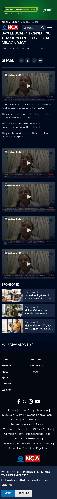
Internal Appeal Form (38, 434)
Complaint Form (13, 434)
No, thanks (24, 493)
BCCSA (15, 420)
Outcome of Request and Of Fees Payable (27, 429)
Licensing (42, 410)
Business (6, 366)
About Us (35, 360)
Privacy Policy (26, 410)
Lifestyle (6, 384)
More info (6, 485)
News (5, 372)
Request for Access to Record (27, 424)
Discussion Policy (12, 415)
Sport (5, 378)
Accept (8, 493)
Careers (11, 410)
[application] (28, 86)
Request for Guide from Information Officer (27, 444)
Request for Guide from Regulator (28, 448)
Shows (34, 372)
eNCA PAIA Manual (33, 420)
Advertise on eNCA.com (39, 415)
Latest (5, 360)
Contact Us (36, 366)
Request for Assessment (27, 439)
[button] (28, 86)
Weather (6, 390)
